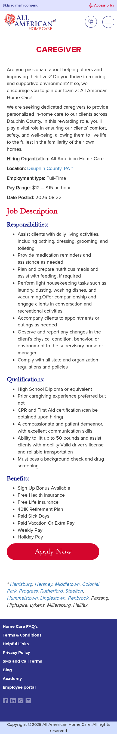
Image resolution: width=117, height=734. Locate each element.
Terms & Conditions (22, 635)
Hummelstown (22, 598)
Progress (28, 591)
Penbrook (78, 598)
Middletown (67, 584)
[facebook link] (5, 700)
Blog (7, 669)
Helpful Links (16, 643)
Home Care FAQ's (20, 626)
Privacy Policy (16, 652)
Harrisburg (21, 584)
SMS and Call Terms (22, 661)
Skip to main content (20, 5)
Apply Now (53, 551)
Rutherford (51, 591)
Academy (12, 678)
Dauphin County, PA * (50, 168)
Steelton (74, 591)
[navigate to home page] (30, 22)
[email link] (28, 700)
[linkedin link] (13, 700)
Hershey (43, 584)
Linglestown (52, 598)
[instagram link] (20, 700)
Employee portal (19, 687)
